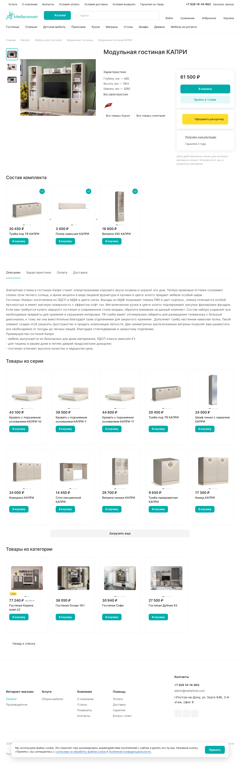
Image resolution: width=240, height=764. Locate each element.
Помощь (119, 691)
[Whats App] (186, 713)
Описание (13, 272)
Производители (16, 704)
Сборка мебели (52, 699)
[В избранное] (213, 60)
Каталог (11, 699)
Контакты (83, 716)
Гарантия (119, 710)
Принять (215, 750)
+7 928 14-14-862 (198, 4)
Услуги (47, 691)
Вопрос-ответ (122, 716)
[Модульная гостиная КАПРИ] (58, 87)
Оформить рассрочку (209, 119)
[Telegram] (178, 713)
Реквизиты (84, 710)
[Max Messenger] (194, 713)
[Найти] (155, 15)
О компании (85, 699)
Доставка (80, 272)
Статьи (82, 704)
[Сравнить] (222, 60)
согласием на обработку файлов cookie (81, 751)
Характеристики (38, 272)
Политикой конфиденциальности (130, 751)
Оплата (62, 272)
